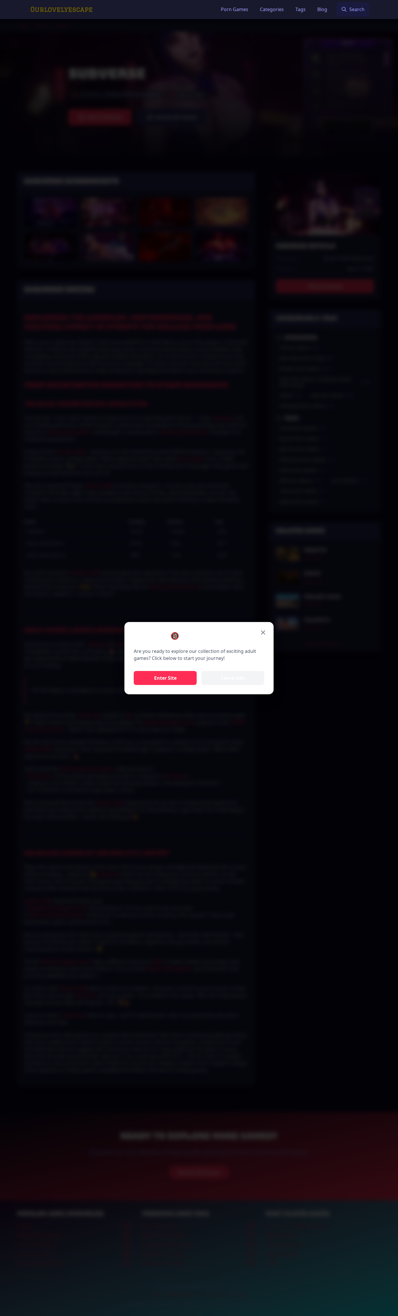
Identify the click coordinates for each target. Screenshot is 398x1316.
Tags (300, 9)
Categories (272, 9)
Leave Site (232, 678)
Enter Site (165, 678)
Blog (322, 9)
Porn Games (234, 9)
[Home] (61, 9)
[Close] (263, 632)
